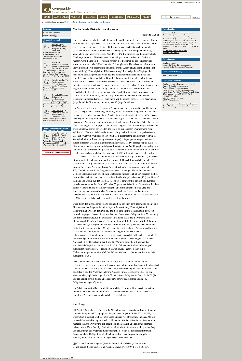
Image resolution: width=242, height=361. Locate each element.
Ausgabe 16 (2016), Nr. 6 (67, 22)
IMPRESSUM (133, 17)
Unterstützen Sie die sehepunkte (56, 152)
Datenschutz (189, 2)
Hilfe (198, 2)
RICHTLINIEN (117, 17)
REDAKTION (91, 17)
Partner (179, 2)
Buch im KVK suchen (171, 53)
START (47, 17)
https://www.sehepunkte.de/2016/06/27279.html (173, 99)
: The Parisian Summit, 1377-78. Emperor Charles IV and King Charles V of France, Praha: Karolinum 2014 (55, 85)
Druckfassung (48, 35)
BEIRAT (103, 17)
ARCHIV (147, 17)
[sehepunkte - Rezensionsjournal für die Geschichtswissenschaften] (121, 8)
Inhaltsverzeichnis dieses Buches (175, 51)
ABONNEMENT (61, 17)
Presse (172, 2)
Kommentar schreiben (51, 33)
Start (54, 22)
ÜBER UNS (76, 17)
